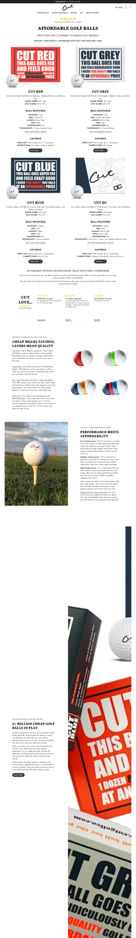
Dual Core (16, 396)
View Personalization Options (100, 131)
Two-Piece (16, 350)
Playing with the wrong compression (94, 492)
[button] (43, 12)
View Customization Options (36, 131)
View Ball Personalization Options (100, 242)
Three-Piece (16, 366)
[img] (25, 306)
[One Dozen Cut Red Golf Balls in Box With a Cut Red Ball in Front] (36, 66)
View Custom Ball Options (35, 242)
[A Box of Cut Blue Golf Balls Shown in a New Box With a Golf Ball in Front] (36, 177)
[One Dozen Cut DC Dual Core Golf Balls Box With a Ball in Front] (100, 177)
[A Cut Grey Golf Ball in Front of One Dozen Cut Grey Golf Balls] (100, 66)
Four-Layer (16, 380)
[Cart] (130, 7)
